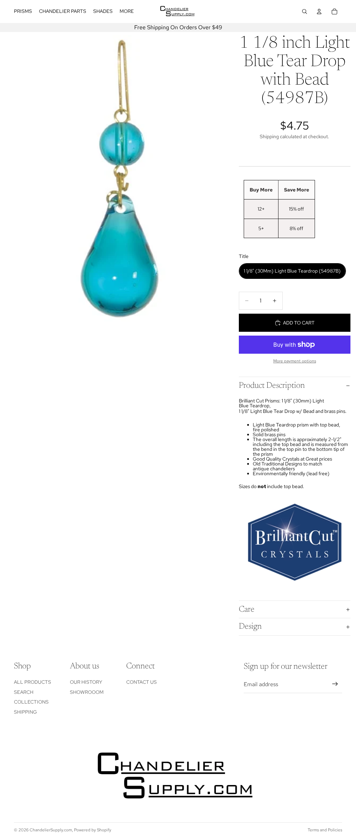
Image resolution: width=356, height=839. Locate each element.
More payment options (294, 361)
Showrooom (87, 692)
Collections (31, 702)
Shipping (25, 712)
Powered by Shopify (92, 830)
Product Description (272, 386)
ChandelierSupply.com (51, 830)
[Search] (304, 11)
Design (250, 626)
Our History (86, 682)
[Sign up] (335, 684)
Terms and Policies (325, 830)
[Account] (319, 11)
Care (246, 609)
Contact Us (141, 682)
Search (23, 692)
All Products (32, 682)
